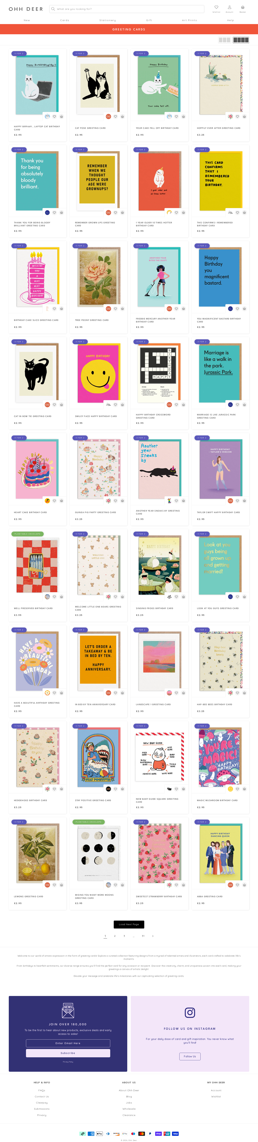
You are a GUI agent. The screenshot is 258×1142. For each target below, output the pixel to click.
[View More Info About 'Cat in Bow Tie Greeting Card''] (37, 373)
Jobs (129, 1102)
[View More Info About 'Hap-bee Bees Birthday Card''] (220, 661)
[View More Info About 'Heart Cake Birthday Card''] (37, 469)
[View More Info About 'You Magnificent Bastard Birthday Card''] (220, 277)
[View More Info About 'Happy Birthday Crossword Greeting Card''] (159, 373)
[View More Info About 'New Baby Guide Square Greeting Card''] (159, 757)
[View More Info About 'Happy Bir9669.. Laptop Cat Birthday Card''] (37, 85)
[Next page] (153, 936)
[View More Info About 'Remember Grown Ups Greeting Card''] (98, 181)
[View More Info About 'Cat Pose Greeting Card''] (98, 85)
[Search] (53, 9)
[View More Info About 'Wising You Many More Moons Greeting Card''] (98, 853)
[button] (27, 20)
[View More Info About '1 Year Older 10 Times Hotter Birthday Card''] (159, 181)
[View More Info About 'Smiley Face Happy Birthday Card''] (98, 373)
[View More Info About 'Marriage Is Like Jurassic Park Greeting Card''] (220, 373)
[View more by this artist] (47, 116)
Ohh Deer (132, 1140)
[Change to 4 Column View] (241, 40)
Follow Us (190, 1056)
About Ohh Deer (129, 1090)
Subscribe (68, 1053)
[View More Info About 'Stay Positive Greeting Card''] (98, 757)
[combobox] (126, 9)
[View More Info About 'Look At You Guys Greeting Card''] (220, 565)
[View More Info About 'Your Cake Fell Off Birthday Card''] (159, 85)
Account (216, 1090)
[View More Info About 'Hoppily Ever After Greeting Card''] (220, 85)
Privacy (42, 1115)
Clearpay (42, 1102)
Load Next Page (129, 924)
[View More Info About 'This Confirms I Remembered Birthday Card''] (220, 181)
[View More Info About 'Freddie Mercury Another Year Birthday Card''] (159, 277)
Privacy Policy (68, 1062)
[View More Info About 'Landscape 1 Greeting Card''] (159, 661)
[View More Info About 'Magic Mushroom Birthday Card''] (220, 757)
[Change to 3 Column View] (224, 40)
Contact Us (42, 1096)
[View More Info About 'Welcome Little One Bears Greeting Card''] (98, 565)
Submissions (42, 1108)
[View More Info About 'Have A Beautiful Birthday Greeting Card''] (37, 661)
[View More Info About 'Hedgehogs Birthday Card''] (37, 757)
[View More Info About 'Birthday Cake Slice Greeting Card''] (37, 277)
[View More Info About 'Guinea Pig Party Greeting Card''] (98, 469)
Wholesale (129, 1108)
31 (143, 935)
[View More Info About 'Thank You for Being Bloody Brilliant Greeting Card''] (37, 181)
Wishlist (216, 1096)
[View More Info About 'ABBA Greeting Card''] (220, 853)
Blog (129, 1096)
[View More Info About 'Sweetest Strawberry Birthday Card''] (159, 853)
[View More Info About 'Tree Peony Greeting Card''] (98, 277)
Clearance (129, 1115)
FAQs (41, 1090)
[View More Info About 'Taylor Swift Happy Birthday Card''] (220, 469)
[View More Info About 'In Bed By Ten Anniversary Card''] (98, 661)
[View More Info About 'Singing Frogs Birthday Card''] (159, 565)
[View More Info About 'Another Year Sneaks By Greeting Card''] (159, 469)
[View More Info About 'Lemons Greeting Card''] (37, 853)
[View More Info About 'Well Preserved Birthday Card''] (37, 565)
